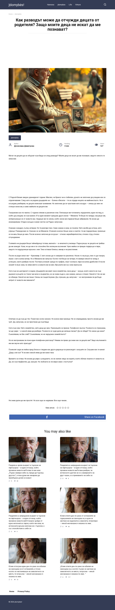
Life (70, 5)
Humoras (50, 5)
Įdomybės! (16, 5)
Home (11, 591)
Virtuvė (78, 5)
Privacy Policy (24, 591)
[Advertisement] (57, 51)
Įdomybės (61, 5)
